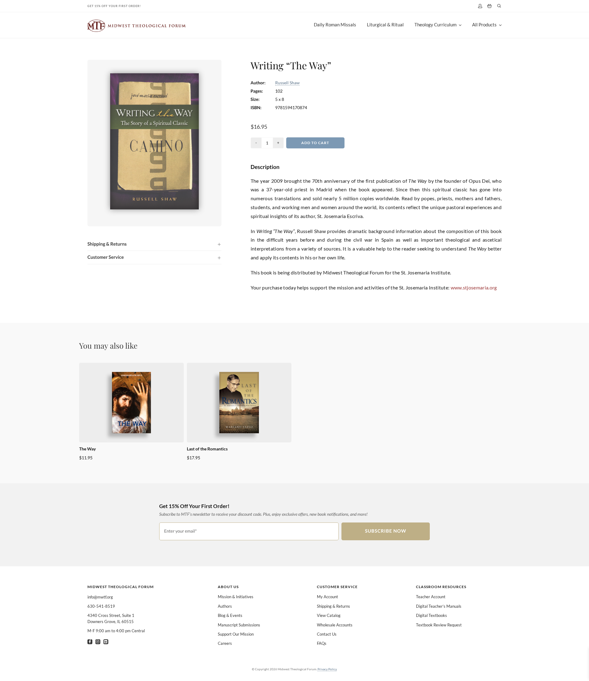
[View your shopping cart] (489, 6)
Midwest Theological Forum (120, 586)
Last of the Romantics (207, 448)
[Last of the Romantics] (239, 402)
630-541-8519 (101, 606)
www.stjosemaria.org (474, 287)
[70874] (154, 75)
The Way (87, 448)
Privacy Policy (327, 669)
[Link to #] (499, 5)
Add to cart (315, 142)
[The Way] (131, 402)
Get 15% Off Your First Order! (114, 6)
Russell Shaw (287, 82)
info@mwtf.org (100, 597)
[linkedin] (105, 641)
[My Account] (480, 6)
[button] (154, 244)
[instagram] (97, 641)
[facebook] (89, 641)
